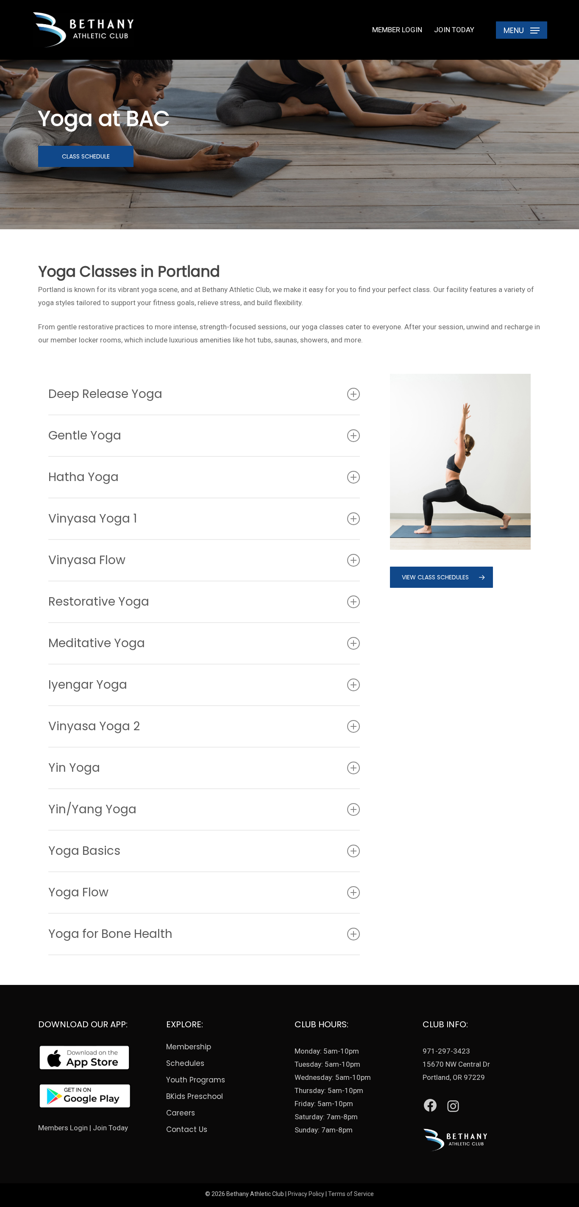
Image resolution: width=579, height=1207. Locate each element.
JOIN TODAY (454, 29)
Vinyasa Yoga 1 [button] (92, 518)
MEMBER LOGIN (397, 29)
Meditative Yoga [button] (96, 643)
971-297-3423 (446, 1051)
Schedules (185, 1063)
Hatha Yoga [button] (83, 477)
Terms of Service (351, 1193)
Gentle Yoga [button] (84, 435)
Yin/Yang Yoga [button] (92, 809)
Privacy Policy (306, 1193)
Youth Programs (195, 1080)
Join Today (110, 1128)
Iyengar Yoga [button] (87, 684)
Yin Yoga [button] (74, 767)
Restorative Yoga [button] (98, 601)
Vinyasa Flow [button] (86, 560)
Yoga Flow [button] (78, 892)
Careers (180, 1113)
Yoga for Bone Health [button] (110, 934)
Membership (188, 1047)
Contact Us (186, 1129)
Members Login (63, 1128)
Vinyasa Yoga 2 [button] (94, 726)
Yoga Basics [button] (84, 851)
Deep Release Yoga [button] (105, 394)
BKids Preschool (194, 1096)
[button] (521, 29)
